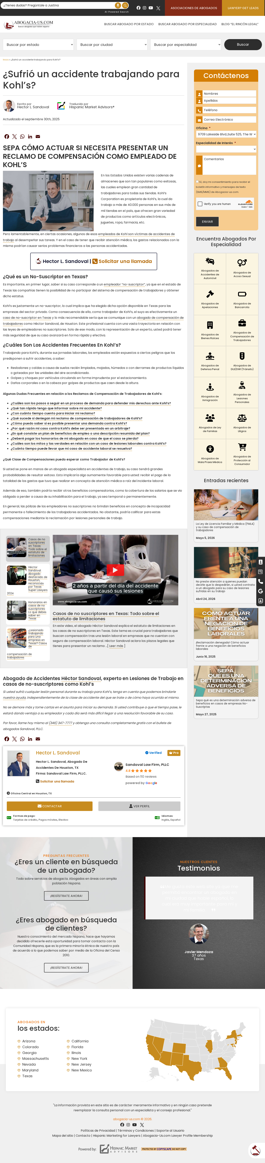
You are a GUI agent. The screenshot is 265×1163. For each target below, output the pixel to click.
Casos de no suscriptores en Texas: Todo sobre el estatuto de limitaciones (37, 547)
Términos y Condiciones (136, 1130)
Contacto (83, 1135)
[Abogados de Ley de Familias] (210, 423)
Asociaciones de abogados (194, 8)
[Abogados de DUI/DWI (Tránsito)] (242, 361)
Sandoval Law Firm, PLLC (147, 764)
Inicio (6, 59)
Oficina (203, 128)
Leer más (116, 646)
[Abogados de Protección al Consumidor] (242, 454)
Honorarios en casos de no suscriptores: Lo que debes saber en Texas (37, 610)
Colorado (30, 1046)
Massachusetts (35, 1058)
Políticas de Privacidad (98, 1130)
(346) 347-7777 (60, 723)
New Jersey (81, 1064)
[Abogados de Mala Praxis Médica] (210, 454)
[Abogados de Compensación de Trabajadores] (242, 330)
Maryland (30, 1070)
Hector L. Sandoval (58, 753)
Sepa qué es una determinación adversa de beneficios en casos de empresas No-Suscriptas (225, 703)
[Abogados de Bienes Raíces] (210, 330)
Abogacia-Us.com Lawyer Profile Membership (178, 1135)
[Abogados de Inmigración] (210, 392)
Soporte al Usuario (170, 1130)
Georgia (29, 1052)
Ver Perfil (141, 806)
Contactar (52, 806)
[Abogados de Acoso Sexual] (242, 268)
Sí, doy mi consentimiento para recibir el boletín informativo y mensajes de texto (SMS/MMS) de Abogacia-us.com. (223, 187)
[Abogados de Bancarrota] (242, 299)
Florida (77, 1046)
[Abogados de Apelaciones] (210, 299)
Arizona (28, 1041)
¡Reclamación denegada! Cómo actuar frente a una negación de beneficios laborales (222, 646)
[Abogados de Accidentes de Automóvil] (210, 268)
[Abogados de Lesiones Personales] (242, 392)
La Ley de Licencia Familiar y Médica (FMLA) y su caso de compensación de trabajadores (225, 527)
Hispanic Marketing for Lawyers (116, 1135)
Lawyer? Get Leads (243, 8)
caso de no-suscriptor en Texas (27, 317)
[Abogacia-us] (28, 24)
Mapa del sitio (62, 1135)
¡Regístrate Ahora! (66, 896)
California (80, 1041)
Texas (27, 1076)
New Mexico (82, 1070)
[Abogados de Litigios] (242, 423)
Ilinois (76, 1052)
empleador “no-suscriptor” (124, 284)
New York (79, 1058)
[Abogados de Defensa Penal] (210, 361)
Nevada (29, 1064)
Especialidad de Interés (216, 143)
